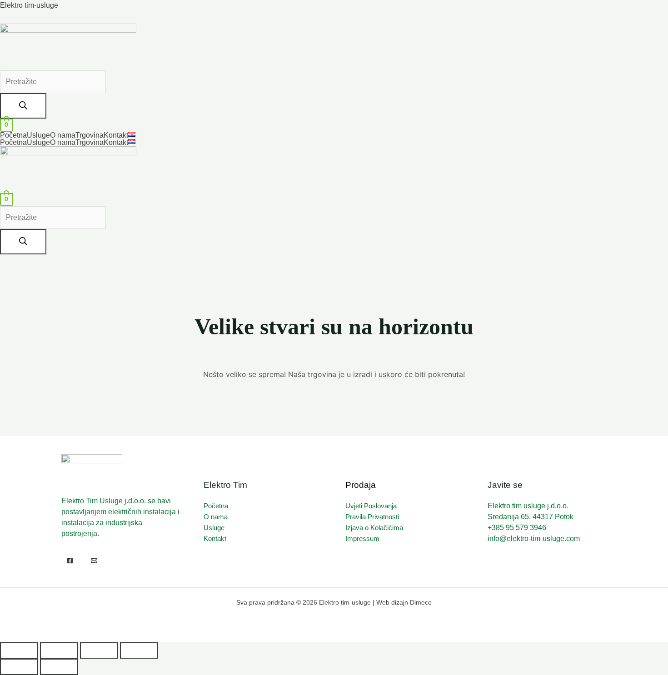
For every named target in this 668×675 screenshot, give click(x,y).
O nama (62, 135)
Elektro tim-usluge (29, 5)
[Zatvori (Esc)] (139, 650)
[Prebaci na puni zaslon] (59, 650)
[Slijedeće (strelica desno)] (59, 667)
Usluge (38, 135)
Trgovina (89, 135)
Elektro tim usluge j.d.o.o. (528, 506)
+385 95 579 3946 (517, 527)
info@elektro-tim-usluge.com (534, 538)
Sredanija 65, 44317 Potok (530, 517)
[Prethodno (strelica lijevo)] (19, 667)
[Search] (23, 106)
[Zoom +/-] (19, 650)
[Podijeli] (99, 650)
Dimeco (421, 602)
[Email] (94, 560)
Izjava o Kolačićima (374, 527)
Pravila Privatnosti (372, 517)
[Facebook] (70, 560)
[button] (134, 134)
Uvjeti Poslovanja (371, 506)
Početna (13, 135)
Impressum (362, 538)
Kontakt (116, 135)
